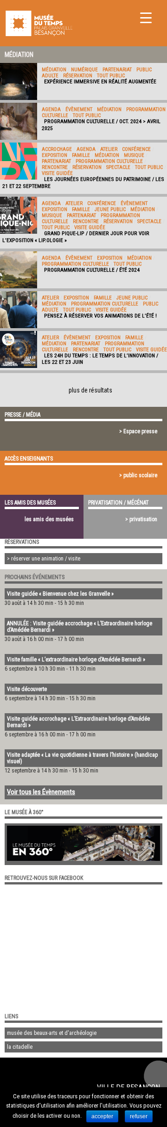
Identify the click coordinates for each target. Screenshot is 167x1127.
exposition (54, 155)
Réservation (77, 76)
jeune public (110, 209)
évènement (78, 109)
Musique (134, 155)
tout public (111, 76)
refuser (139, 1116)
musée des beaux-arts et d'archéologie (51, 1033)
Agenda (51, 109)
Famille (81, 155)
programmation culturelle (109, 161)
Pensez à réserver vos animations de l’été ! (100, 315)
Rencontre (55, 167)
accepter (102, 1116)
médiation (54, 70)
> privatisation (141, 519)
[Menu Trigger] (146, 17)
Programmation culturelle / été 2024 (92, 270)
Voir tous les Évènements (41, 792)
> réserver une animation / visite (43, 558)
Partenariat (117, 70)
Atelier (108, 149)
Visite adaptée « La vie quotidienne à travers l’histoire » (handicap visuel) (82, 758)
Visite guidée (57, 173)
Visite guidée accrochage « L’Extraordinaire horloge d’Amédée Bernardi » (78, 722)
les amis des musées (49, 519)
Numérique (84, 70)
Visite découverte (27, 689)
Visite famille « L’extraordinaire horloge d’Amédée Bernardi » (76, 659)
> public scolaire (138, 475)
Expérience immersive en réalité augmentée (100, 81)
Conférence (136, 149)
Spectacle (118, 167)
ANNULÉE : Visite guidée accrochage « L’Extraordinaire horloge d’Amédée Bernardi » (79, 626)
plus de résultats (90, 390)
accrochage (57, 149)
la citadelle (19, 1047)
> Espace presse (138, 431)
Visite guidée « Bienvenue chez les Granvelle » (60, 594)
